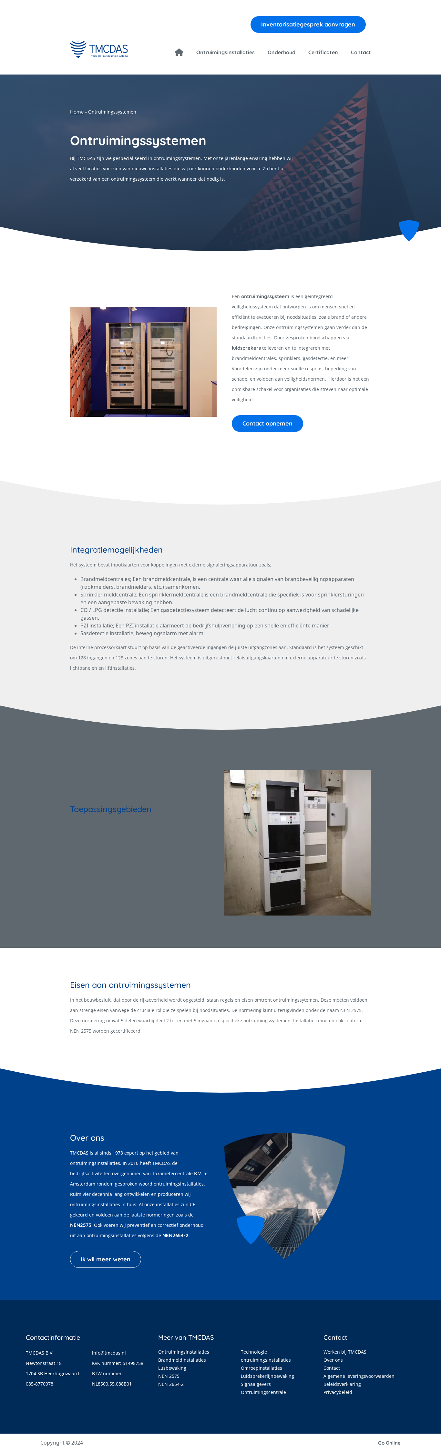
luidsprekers (246, 348)
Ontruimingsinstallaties (225, 52)
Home (77, 112)
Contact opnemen (267, 423)
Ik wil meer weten (105, 1259)
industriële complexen (95, 845)
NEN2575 (80, 1225)
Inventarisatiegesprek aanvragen (308, 24)
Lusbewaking (172, 1368)
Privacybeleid (337, 1392)
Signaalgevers (256, 1384)
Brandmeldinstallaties (182, 1360)
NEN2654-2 (175, 1235)
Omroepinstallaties (261, 1368)
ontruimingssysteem (265, 296)
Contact (361, 52)
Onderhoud (281, 52)
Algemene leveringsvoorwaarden (359, 1376)
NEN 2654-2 (171, 1384)
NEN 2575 (168, 1376)
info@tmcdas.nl (109, 1353)
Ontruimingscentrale (263, 1392)
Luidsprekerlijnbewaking (267, 1376)
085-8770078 (39, 1384)
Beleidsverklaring (342, 1384)
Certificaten (323, 52)
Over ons (333, 1360)
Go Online (389, 1443)
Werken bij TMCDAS (344, 1352)
